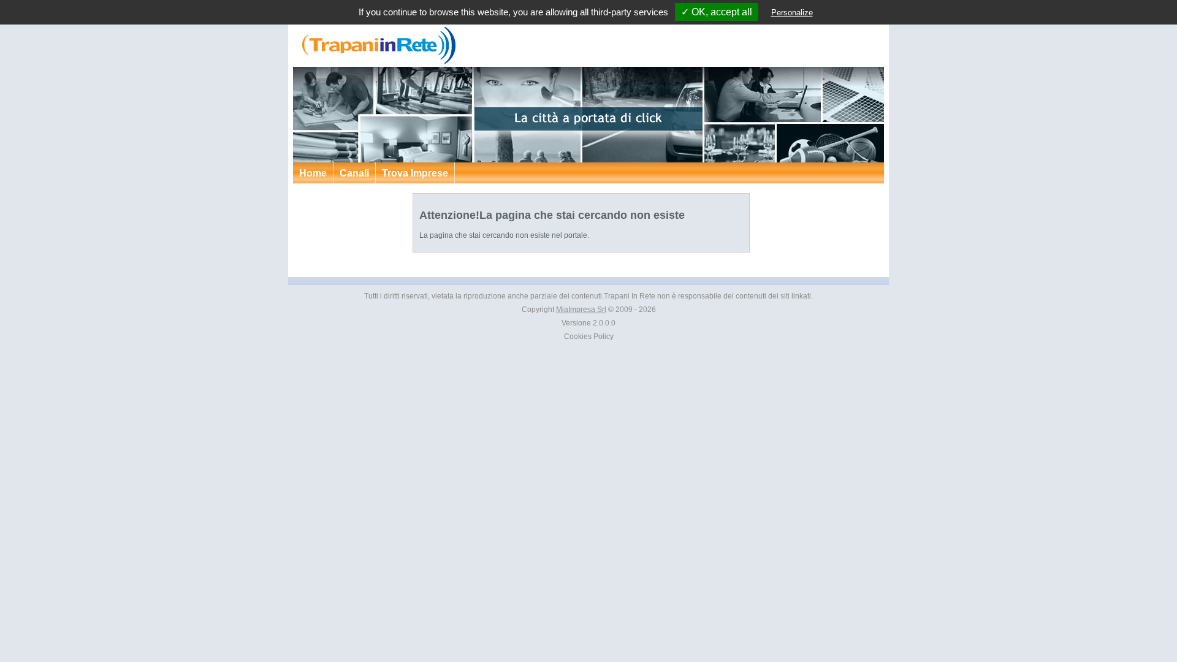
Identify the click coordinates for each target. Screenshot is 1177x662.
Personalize (792, 12)
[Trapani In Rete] (375, 61)
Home (313, 173)
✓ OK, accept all (716, 12)
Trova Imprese (415, 173)
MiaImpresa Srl (581, 309)
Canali (354, 173)
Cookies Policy (589, 336)
